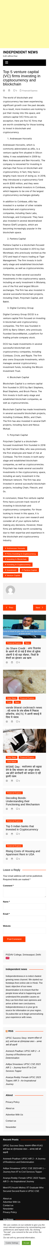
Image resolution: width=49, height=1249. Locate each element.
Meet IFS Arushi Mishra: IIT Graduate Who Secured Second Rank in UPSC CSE (23, 1189)
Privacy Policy (12, 1102)
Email (6, 914)
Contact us (11, 1121)
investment (11, 570)
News (27, 643)
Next (38, 607)
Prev (11, 607)
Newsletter (11, 1127)
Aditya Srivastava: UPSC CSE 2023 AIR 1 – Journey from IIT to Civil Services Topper (23, 1067)
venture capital (13, 575)
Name (6, 902)
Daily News (11, 698)
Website (7, 926)
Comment (8, 885)
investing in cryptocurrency (18, 564)
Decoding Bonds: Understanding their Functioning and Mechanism (23, 801)
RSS (10, 1031)
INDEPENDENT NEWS (20, 52)
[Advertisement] (24, 24)
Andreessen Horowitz (16, 548)
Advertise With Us (14, 1115)
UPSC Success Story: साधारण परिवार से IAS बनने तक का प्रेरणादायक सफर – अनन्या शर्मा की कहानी (24, 1041)
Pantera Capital (30, 570)
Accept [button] (26, 1243)
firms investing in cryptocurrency (21, 554)
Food (9, 702)
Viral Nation (11, 762)
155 (7, 958)
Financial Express (29, 91)
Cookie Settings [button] (12, 1243)
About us (10, 1108)
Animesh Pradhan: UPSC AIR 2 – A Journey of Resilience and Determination (23, 1054)
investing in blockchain (17, 559)
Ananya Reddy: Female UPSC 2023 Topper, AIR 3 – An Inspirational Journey (23, 1080)
